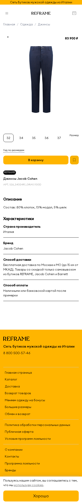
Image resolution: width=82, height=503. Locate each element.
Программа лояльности (22, 463)
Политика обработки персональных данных (37, 425)
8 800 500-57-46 (16, 353)
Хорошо (41, 495)
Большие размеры (18, 407)
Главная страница (18, 373)
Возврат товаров (18, 393)
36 (47, 138)
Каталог (11, 379)
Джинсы (44, 24)
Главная (9, 24)
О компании (14, 450)
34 (21, 138)
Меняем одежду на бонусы (25, 400)
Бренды (10, 470)
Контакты (12, 456)
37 (59, 138)
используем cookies (28, 485)
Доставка (12, 386)
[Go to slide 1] (8, 37)
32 (8, 138)
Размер (74, 135)
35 (34, 138)
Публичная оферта (19, 432)
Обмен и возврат (17, 414)
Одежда (26, 24)
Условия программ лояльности (28, 439)
